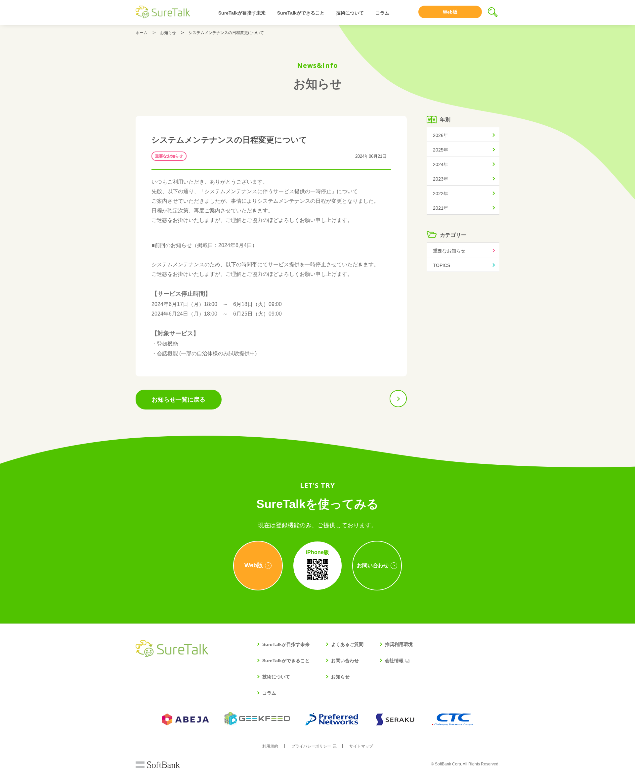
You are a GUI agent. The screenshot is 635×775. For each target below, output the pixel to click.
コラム (382, 13)
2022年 (440, 193)
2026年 (440, 135)
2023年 (440, 179)
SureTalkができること (300, 13)
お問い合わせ (345, 660)
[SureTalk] (163, 12)
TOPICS (441, 265)
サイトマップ (361, 746)
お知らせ (168, 32)
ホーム (142, 32)
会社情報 (394, 660)
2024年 (440, 164)
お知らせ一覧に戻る (178, 399)
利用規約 (270, 746)
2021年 (440, 208)
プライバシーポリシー (311, 746)
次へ (398, 398)
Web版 (450, 12)
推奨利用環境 (399, 644)
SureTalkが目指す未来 (242, 13)
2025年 (440, 149)
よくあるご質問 (347, 644)
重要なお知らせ (169, 156)
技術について (350, 13)
